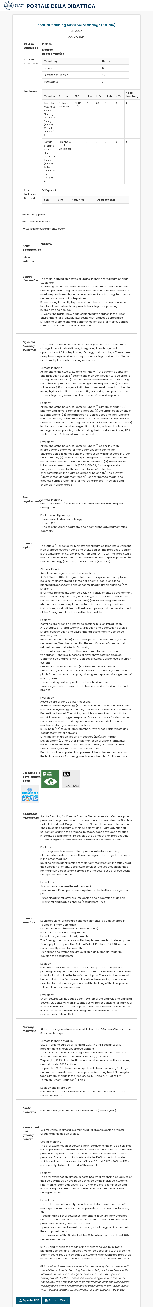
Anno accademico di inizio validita (28, 253)
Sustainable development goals (28, 777)
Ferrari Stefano (49, 144)
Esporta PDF (30, 1300)
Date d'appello (35, 214)
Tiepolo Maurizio (49, 105)
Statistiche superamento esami (46, 229)
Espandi (50, 190)
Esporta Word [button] (58, 1300)
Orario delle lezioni (38, 221)
